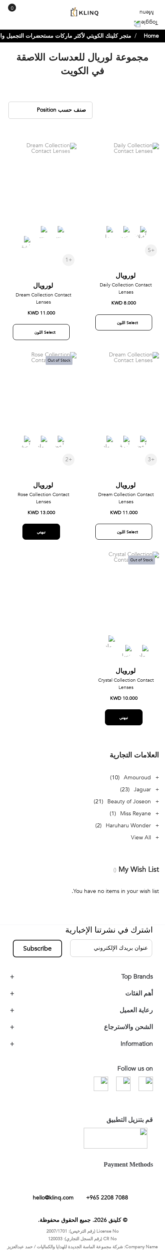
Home (151, 42)
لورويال (126, 282)
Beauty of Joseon (129, 808)
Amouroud (137, 784)
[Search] (23, 15)
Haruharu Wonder (128, 832)
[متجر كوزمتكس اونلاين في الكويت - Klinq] (82, 12)
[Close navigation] (8, 8)
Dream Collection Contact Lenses (43, 305)
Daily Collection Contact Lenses (126, 295)
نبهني (41, 538)
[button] (99, 158)
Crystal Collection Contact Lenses (126, 690)
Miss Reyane (135, 820)
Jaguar (142, 796)
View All (141, 844)
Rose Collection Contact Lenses (43, 504)
